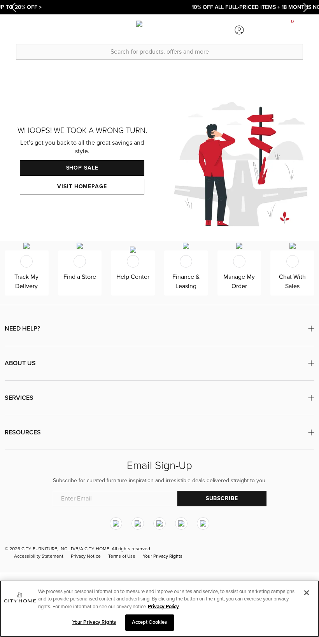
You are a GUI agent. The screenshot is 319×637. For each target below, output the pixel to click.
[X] (159, 523)
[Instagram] (116, 523)
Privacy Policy (163, 607)
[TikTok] (203, 523)
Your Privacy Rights (162, 556)
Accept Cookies (149, 622)
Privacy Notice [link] (86, 556)
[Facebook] (138, 523)
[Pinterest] (181, 523)
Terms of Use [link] (121, 556)
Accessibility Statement (38, 556)
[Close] (306, 592)
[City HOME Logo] (159, 30)
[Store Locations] (79, 30)
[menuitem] (26, 30)
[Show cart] (292, 30)
